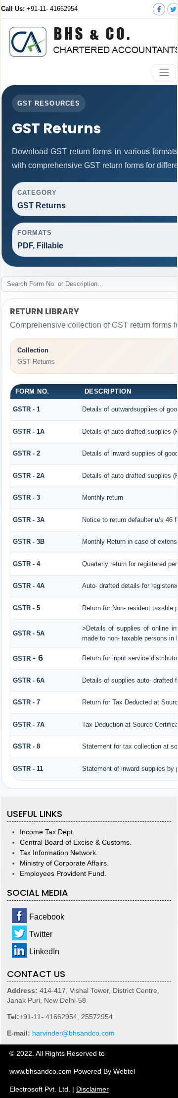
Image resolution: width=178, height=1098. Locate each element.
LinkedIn (44, 951)
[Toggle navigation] (164, 72)
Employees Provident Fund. (63, 873)
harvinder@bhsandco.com (73, 1033)
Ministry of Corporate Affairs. (64, 863)
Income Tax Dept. (47, 832)
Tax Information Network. (59, 853)
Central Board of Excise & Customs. (76, 842)
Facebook (46, 917)
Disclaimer (92, 1089)
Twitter (40, 934)
